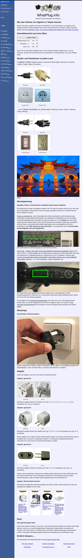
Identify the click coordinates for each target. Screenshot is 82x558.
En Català (4, 41)
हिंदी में (4, 54)
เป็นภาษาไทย (6, 77)
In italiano (5, 38)
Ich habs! (73, 3)
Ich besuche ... (5, 11)
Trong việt (5, 67)
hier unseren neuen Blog (51, 545)
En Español (4, 34)
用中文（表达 (7, 51)
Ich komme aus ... (6, 8)
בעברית (5, 81)
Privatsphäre (27, 552)
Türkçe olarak (7, 71)
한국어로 (5, 74)
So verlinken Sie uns (48, 552)
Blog (2, 17)
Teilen (69, 552)
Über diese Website (27, 549)
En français (6, 48)
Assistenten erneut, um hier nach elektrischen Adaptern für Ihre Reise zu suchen (53, 35)
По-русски (6, 61)
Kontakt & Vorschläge (48, 549)
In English (4, 31)
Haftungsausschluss (69, 549)
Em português (7, 44)
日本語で (5, 57)
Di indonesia (6, 64)
